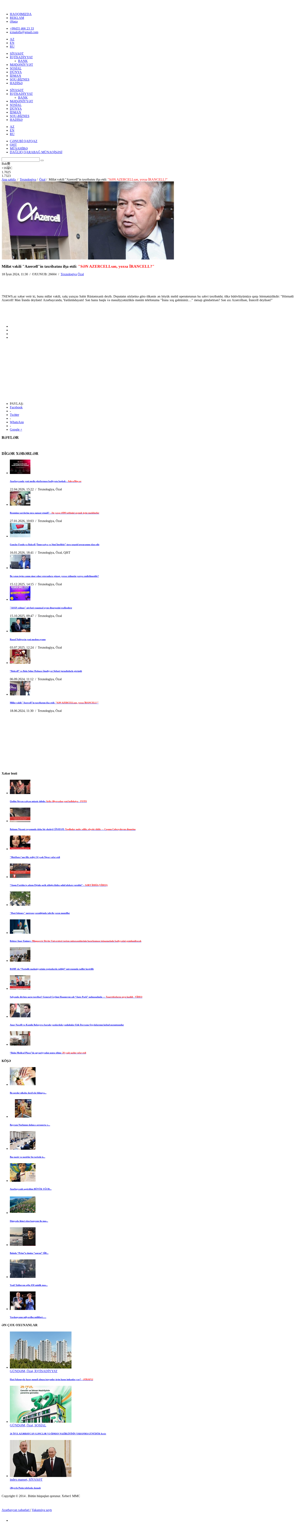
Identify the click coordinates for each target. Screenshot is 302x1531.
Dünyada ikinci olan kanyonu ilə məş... (29, 1221)
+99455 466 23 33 (22, 28)
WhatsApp (17, 422)
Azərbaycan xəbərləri (16, 1510)
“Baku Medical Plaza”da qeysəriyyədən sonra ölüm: (48, 1052)
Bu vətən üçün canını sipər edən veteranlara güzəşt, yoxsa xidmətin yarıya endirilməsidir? (54, 576)
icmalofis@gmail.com (24, 32)
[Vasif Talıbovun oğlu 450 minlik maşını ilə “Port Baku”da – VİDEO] (23, 1277)
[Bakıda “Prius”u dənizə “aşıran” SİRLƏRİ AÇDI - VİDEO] (23, 1244)
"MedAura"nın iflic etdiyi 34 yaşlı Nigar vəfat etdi (35, 857)
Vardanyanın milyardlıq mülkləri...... (28, 1317)
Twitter (14, 414)
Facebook (16, 407)
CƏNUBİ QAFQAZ (23, 141)
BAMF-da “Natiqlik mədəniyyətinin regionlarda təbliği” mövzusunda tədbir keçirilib (52, 969)
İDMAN (15, 75)
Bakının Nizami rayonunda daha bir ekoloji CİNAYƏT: (73, 829)
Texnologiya (69, 274)
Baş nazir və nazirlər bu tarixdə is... (27, 1157)
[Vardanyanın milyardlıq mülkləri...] (23, 1309)
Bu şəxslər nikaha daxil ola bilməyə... (28, 1093)
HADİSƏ (16, 83)
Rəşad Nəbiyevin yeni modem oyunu (28, 639)
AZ (12, 39)
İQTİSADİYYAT (21, 57)
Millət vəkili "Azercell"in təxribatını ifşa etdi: (54, 702)
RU (12, 46)
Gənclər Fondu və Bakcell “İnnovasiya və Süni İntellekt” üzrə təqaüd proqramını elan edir (54, 544)
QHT (13, 144)
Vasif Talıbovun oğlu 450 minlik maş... (29, 1285)
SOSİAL (16, 68)
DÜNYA (16, 72)
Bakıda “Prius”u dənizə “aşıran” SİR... (29, 1253)
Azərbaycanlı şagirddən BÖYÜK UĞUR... (31, 1189)
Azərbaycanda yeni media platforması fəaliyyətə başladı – (45, 481)
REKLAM (17, 18)
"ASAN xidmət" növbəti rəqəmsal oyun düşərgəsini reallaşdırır (41, 607)
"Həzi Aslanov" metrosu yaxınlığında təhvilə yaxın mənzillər (40, 913)
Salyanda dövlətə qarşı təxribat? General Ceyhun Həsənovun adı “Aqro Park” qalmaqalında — (76, 997)
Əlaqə (14, 21)
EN (12, 43)
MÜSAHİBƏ (19, 148)
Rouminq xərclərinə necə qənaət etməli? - (54, 513)
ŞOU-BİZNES (19, 79)
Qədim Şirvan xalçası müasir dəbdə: (48, 801)
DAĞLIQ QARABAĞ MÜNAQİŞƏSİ (36, 152)
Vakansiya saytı (42, 1510)
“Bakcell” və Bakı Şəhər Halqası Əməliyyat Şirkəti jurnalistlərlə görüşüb (46, 671)
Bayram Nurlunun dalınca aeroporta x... (30, 1125)
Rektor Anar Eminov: (75, 941)
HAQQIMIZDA (21, 14)
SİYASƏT (17, 53)
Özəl (81, 274)
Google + (16, 429)
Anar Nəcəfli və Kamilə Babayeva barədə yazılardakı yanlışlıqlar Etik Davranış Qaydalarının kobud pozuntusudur (67, 1025)
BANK (23, 61)
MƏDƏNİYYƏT (21, 64)
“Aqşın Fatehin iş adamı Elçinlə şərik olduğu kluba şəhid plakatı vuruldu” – (59, 885)
